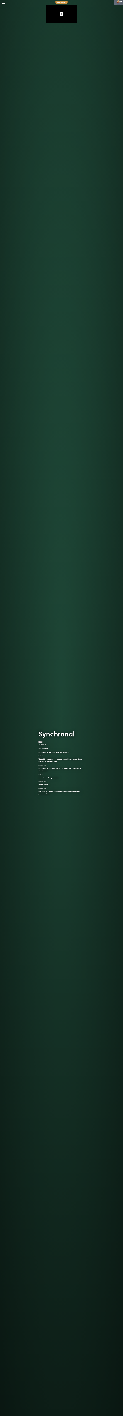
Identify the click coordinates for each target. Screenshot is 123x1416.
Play (40, 741)
